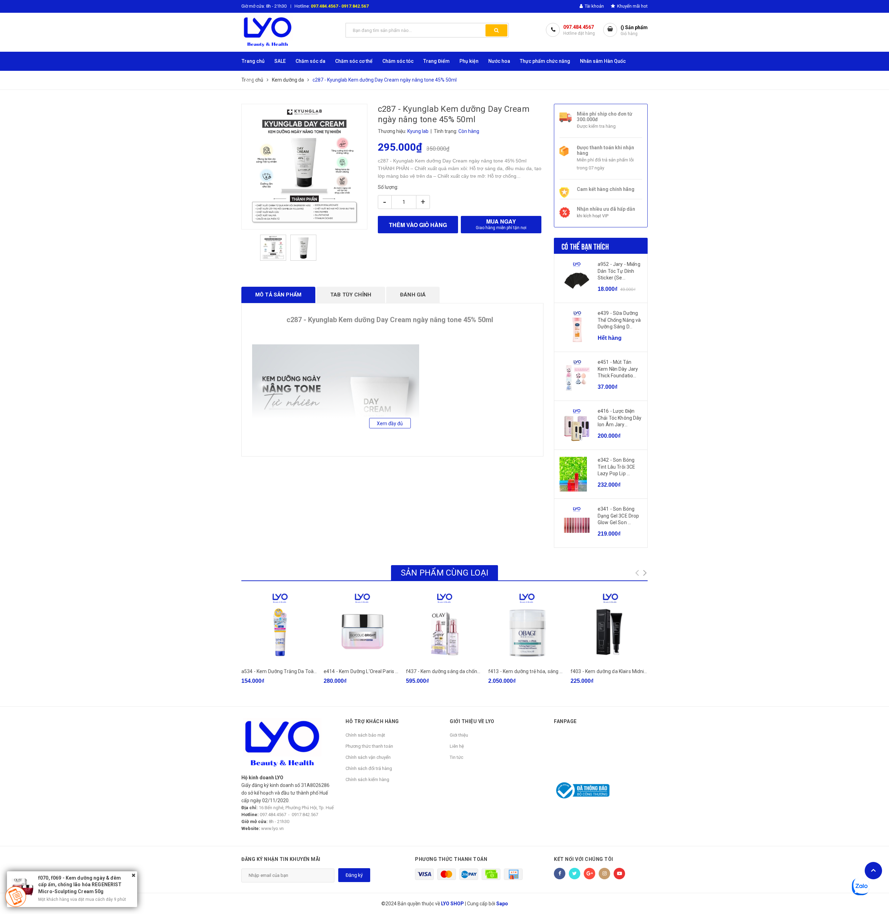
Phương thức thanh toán (369, 746)
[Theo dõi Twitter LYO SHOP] (574, 873)
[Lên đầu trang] (873, 870)
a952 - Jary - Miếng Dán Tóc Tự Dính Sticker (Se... (619, 270)
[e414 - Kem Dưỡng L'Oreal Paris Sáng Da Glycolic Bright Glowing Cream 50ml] (362, 627)
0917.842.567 (354, 6)
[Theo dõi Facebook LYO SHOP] (559, 873)
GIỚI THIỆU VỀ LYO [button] (472, 721)
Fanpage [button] (565, 721)
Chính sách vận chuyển (368, 757)
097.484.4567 (324, 6)
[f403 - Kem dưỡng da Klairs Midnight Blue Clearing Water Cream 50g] (609, 627)
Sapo (502, 903)
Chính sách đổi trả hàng (369, 768)
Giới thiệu (459, 735)
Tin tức (456, 757)
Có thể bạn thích (585, 246)
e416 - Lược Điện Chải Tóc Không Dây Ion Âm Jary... (620, 417)
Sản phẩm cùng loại (444, 573)
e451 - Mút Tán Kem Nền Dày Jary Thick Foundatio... (618, 368)
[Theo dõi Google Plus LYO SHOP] (589, 873)
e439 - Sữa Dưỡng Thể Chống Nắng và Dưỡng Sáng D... (619, 319)
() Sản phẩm (634, 30)
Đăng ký (354, 875)
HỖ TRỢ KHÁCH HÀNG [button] (372, 721)
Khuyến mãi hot (632, 6)
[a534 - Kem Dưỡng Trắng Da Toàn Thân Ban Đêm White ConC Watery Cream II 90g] (279, 627)
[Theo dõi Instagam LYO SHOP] (604, 873)
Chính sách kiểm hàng (367, 779)
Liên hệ (457, 746)
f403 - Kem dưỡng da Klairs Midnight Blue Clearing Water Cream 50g (646, 671)
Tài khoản (594, 6)
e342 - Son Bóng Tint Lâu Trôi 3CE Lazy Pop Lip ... (616, 466)
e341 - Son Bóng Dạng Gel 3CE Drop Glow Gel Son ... (618, 515)
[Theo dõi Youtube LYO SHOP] (619, 873)
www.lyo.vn (272, 828)
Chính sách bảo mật (365, 735)
